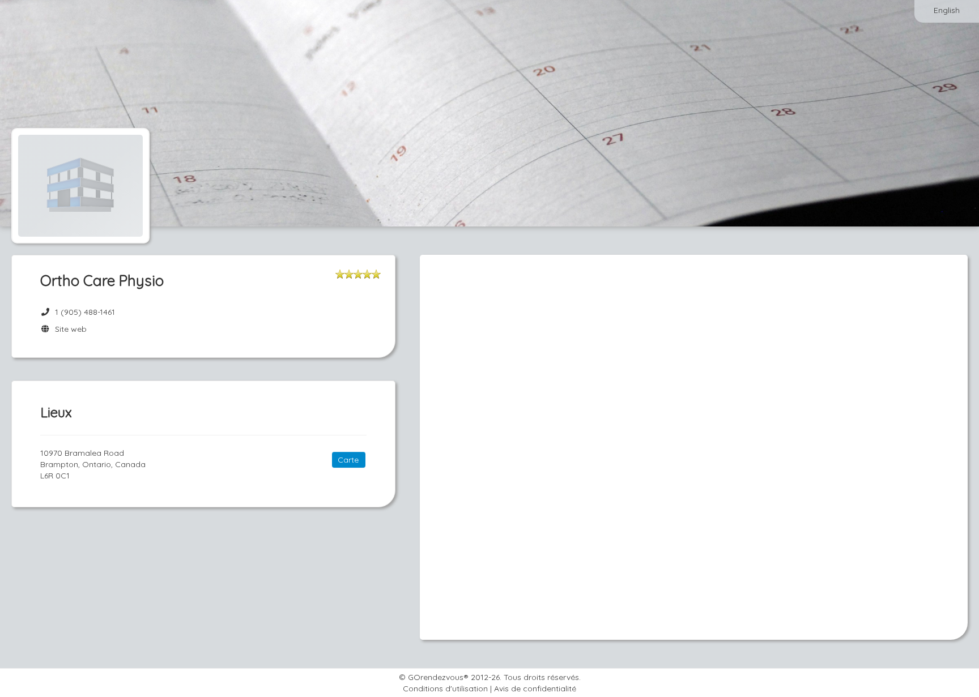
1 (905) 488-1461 (85, 312)
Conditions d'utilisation (445, 688)
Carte (348, 460)
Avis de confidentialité (535, 688)
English (947, 10)
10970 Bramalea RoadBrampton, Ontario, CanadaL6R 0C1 (93, 464)
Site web (68, 329)
